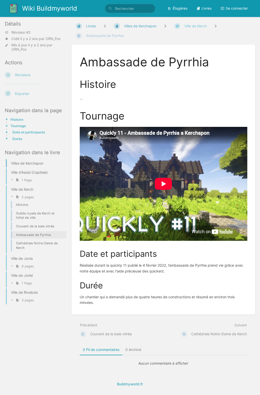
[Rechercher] (110, 8)
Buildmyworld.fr (130, 384)
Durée (17, 139)
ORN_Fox (53, 38)
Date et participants (28, 132)
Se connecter (237, 8)
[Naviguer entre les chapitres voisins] (165, 26)
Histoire (16, 119)
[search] (130, 8)
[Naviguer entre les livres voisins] (104, 26)
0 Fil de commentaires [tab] (101, 349)
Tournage (18, 126)
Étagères (180, 8)
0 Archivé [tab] (133, 349)
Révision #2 (20, 32)
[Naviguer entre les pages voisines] (215, 26)
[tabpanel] (163, 363)
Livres (207, 8)
